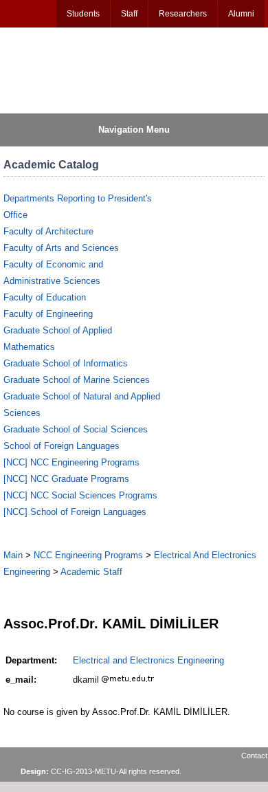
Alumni (241, 14)
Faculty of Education (44, 297)
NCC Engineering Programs (88, 555)
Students (83, 14)
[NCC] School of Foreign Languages (74, 512)
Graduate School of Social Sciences (75, 429)
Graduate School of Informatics (65, 363)
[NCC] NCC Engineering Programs (71, 462)
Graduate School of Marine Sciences (76, 380)
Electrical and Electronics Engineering (148, 660)
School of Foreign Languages (61, 446)
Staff (129, 14)
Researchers (183, 14)
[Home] (69, 69)
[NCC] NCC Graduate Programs (66, 479)
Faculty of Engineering (48, 314)
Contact (254, 755)
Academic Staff (91, 571)
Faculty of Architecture (48, 231)
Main (13, 555)
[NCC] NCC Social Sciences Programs (80, 495)
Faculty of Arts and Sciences (61, 248)
